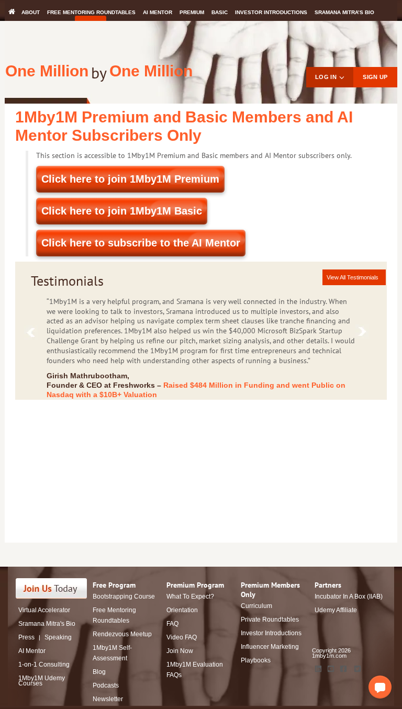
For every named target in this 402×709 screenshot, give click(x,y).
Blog (99, 672)
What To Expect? (190, 596)
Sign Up (375, 77)
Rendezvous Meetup (122, 634)
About (30, 12)
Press (26, 637)
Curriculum (256, 606)
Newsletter (108, 699)
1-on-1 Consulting (44, 664)
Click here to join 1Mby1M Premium (130, 179)
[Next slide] (364, 333)
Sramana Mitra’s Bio (344, 12)
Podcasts (106, 685)
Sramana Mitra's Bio (46, 623)
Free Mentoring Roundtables (91, 12)
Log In (326, 77)
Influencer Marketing (270, 646)
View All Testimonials (352, 277)
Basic (219, 12)
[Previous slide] (33, 334)
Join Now (179, 651)
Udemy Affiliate (336, 610)
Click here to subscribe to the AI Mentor (140, 243)
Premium (192, 12)
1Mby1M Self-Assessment (112, 653)
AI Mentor (157, 12)
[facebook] (343, 668)
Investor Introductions (271, 12)
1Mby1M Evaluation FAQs (194, 670)
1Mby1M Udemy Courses (41, 680)
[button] (380, 687)
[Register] (57, 588)
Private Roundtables (270, 619)
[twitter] (357, 668)
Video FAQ (181, 637)
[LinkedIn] (318, 668)
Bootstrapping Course (124, 596)
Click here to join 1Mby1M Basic (121, 211)
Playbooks (256, 660)
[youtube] (331, 668)
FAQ (172, 623)
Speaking (58, 637)
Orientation (182, 610)
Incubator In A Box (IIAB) (349, 596)
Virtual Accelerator (44, 610)
